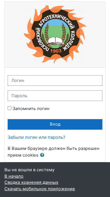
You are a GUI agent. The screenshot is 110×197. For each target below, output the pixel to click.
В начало (13, 176)
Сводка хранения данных (31, 182)
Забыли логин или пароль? (36, 137)
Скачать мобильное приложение (39, 188)
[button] (43, 155)
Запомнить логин (31, 108)
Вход (55, 124)
